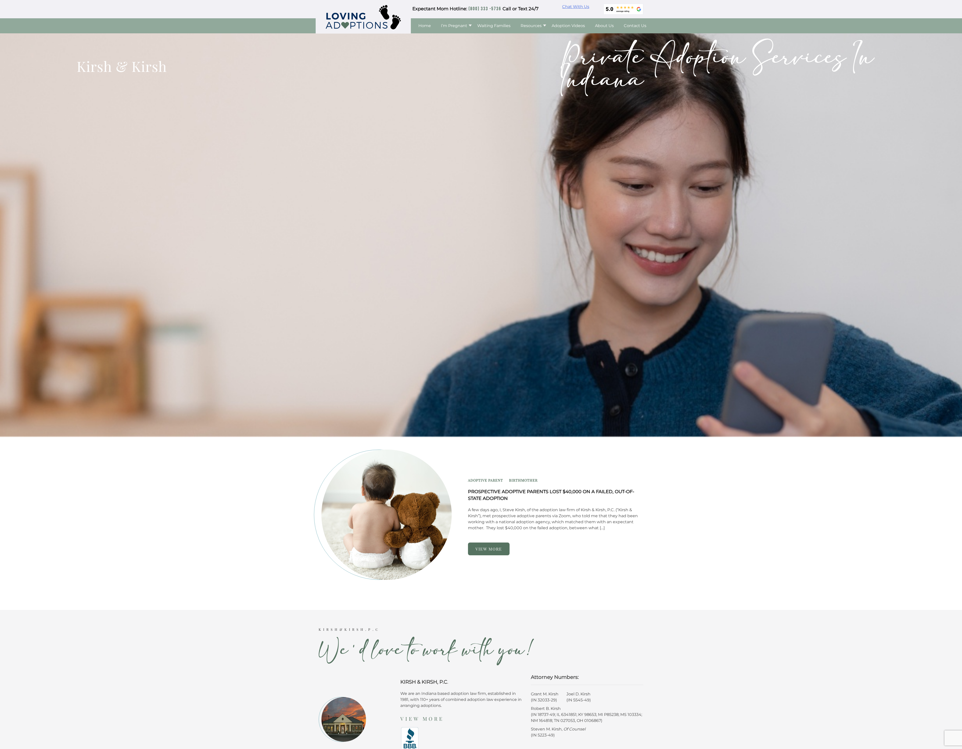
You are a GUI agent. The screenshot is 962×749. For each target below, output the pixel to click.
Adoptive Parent (485, 480)
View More (422, 718)
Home (424, 25)
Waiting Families (494, 25)
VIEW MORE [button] (488, 549)
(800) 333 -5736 (484, 9)
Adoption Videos (568, 25)
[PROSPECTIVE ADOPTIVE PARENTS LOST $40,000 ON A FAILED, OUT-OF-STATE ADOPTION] (383, 514)
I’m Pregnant (454, 25)
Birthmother (523, 480)
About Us (604, 25)
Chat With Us (575, 6)
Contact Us (635, 25)
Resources (531, 25)
